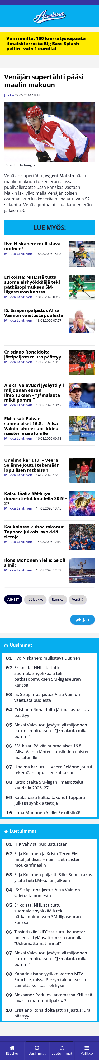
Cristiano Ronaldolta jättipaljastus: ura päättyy (32, 354)
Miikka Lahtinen (18, 253)
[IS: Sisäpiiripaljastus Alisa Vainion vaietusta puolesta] (82, 320)
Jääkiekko (35, 599)
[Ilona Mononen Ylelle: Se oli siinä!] (82, 570)
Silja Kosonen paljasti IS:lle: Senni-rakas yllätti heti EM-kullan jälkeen (53, 877)
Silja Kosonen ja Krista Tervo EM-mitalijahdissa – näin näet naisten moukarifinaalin (47, 859)
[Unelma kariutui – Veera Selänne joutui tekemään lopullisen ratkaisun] (82, 470)
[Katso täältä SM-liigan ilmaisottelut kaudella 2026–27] (82, 503)
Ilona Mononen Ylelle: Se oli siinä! (34, 562)
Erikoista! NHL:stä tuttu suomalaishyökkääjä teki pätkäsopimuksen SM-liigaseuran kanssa (32, 284)
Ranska (58, 599)
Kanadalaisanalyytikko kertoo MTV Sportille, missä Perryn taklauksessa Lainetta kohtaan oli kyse (50, 979)
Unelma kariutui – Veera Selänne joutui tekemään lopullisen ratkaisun (32, 465)
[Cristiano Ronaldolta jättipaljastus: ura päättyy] (82, 362)
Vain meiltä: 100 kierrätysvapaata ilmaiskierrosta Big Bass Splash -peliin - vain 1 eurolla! (46, 43)
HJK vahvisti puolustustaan (41, 844)
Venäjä (77, 599)
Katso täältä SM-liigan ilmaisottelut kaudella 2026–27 (35, 498)
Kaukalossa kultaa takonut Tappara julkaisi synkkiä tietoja (34, 531)
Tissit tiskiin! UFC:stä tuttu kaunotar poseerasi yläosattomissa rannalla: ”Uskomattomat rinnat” (49, 937)
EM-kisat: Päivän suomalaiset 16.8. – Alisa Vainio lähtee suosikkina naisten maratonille (31, 425)
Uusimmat (21, 645)
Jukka (9, 95)
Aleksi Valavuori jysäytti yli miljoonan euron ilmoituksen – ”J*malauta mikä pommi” (34, 392)
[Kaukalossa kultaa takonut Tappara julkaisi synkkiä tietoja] (82, 537)
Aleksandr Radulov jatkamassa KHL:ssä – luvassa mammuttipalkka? (54, 998)
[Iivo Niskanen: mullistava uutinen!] (82, 254)
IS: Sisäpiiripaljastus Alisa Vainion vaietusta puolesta (33, 312)
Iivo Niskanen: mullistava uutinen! (32, 246)
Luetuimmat (23, 831)
